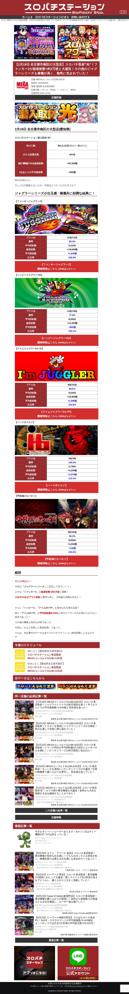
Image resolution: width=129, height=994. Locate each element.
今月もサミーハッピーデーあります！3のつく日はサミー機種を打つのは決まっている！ (65, 833)
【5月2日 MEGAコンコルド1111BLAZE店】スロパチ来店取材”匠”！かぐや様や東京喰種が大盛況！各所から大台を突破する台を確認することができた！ (66, 790)
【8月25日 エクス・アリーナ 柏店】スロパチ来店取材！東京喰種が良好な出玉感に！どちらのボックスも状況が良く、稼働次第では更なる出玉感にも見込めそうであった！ (66, 856)
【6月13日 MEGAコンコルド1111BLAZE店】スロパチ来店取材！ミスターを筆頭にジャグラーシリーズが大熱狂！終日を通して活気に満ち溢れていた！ (66, 726)
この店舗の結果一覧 (56, 810)
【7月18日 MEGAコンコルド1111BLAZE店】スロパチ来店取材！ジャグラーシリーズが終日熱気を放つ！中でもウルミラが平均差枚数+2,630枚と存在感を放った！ (66, 704)
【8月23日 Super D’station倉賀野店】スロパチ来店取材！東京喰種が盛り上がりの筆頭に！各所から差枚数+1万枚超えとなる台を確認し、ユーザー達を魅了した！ (66, 899)
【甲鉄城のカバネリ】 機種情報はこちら (56, 561)
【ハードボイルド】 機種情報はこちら (56, 487)
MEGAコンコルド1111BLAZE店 (17, 20)
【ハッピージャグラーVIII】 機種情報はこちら (56, 340)
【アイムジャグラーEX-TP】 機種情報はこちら (56, 413)
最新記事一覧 (56, 940)
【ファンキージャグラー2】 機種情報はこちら (56, 266)
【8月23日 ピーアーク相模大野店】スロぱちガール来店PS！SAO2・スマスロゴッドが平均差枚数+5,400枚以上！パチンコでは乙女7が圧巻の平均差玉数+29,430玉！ (65, 920)
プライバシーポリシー (76, 986)
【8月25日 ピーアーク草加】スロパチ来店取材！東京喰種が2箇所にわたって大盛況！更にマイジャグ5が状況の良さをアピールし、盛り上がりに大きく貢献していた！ (66, 877)
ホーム (4, 20)
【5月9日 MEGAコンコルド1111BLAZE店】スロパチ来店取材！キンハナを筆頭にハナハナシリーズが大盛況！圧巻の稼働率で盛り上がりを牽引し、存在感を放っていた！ (66, 769)
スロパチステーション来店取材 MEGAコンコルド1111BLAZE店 (44, 656)
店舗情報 (56, 817)
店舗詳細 (56, 97)
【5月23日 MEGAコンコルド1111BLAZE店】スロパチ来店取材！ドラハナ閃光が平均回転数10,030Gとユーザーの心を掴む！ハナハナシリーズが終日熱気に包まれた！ (66, 747)
